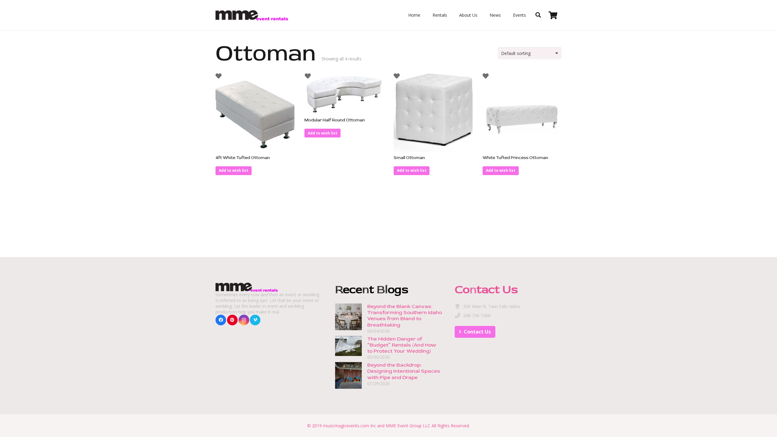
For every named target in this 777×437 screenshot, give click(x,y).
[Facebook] (220, 320)
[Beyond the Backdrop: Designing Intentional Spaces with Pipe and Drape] (348, 365)
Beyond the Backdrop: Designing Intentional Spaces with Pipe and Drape (403, 371)
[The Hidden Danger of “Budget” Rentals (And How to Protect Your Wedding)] (348, 339)
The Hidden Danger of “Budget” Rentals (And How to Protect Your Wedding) (401, 345)
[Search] (538, 15)
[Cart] (553, 15)
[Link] (251, 15)
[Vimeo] (255, 320)
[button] (233, 170)
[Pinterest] (232, 320)
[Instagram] (244, 320)
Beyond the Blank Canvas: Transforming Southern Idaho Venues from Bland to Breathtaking (404, 315)
